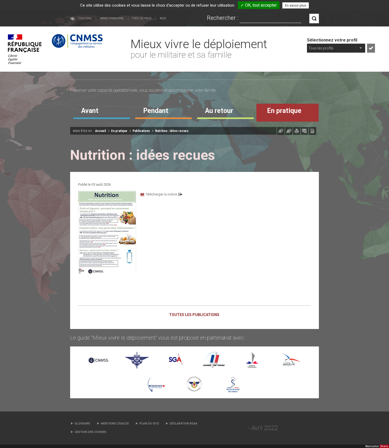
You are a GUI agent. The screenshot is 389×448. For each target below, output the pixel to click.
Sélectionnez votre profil (332, 40)
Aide (163, 18)
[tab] (102, 113)
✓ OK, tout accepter (259, 5)
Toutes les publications (194, 315)
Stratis (384, 446)
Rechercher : (222, 18)
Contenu (85, 18)
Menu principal (112, 18)
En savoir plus (295, 5)
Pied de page (142, 18)
